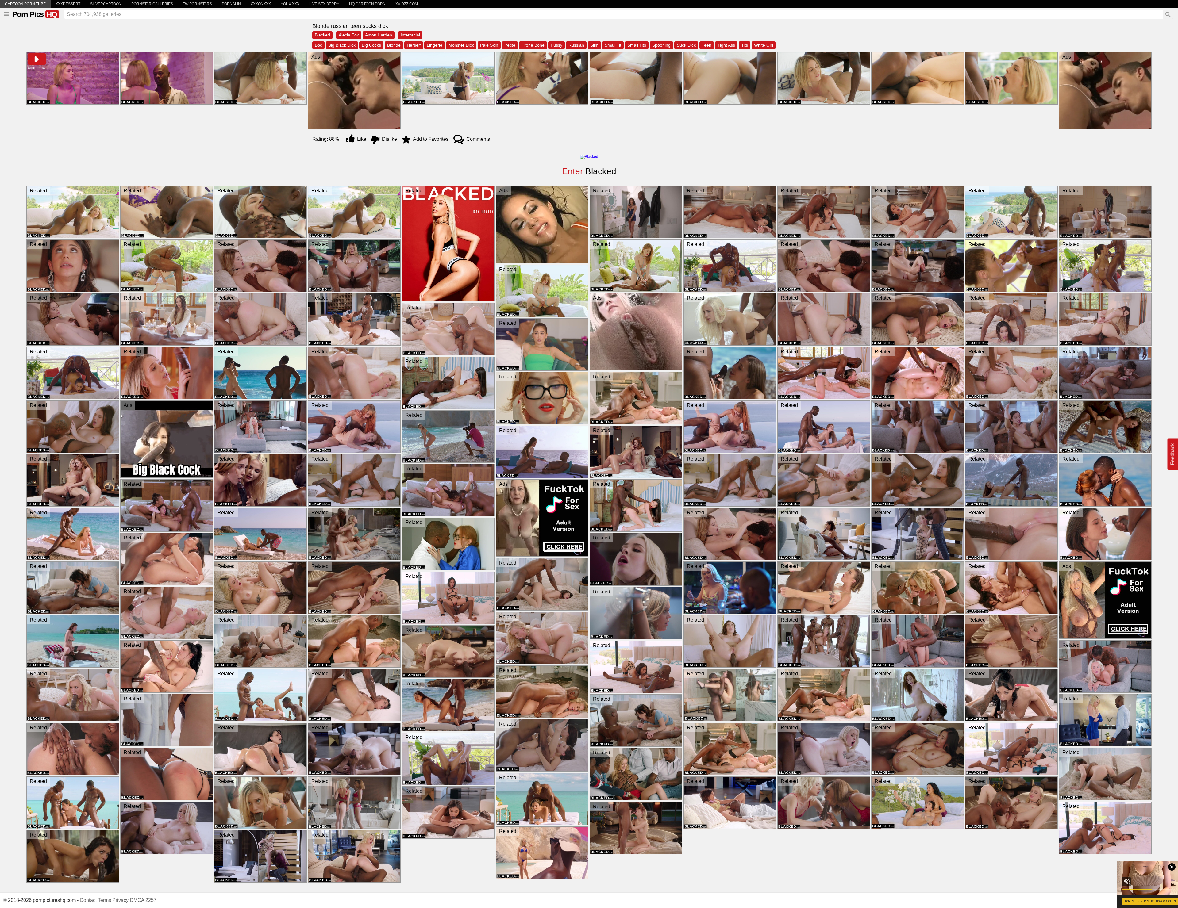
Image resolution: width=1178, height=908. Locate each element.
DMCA (137, 900)
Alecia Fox (349, 35)
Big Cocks (371, 45)
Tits (744, 45)
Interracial (410, 35)
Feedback (1172, 454)
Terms (104, 900)
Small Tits (636, 45)
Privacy (120, 900)
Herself (414, 45)
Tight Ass (726, 45)
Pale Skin (489, 45)
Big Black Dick (342, 45)
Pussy (556, 45)
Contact (88, 900)
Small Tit (613, 45)
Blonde (394, 45)
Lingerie (434, 45)
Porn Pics (34, 14)
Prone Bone (533, 45)
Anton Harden (378, 35)
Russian (576, 45)
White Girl (763, 45)
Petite (509, 45)
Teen (706, 45)
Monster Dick (461, 45)
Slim (594, 45)
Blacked (322, 35)
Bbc (318, 45)
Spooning (661, 45)
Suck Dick (686, 45)
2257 (150, 900)
